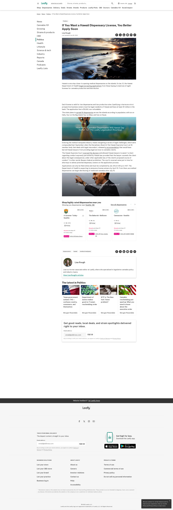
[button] (134, 35)
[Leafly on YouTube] (93, 421)
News (43, 14)
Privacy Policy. (48, 449)
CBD (100, 8)
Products (83, 8)
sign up (90, 334)
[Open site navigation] (38, 3)
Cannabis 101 (116, 8)
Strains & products (46, 32)
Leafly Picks (93, 8)
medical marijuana (85, 251)
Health (40, 43)
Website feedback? (86, 401)
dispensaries (67, 251)
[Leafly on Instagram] (88, 421)
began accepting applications (90, 86)
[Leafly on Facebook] (79, 421)
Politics (48, 14)
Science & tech (44, 50)
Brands (76, 8)
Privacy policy (109, 473)
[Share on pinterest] (127, 35)
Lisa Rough (66, 33)
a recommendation (112, 147)
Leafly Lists (42, 68)
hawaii (75, 251)
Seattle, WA (90, 205)
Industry (41, 54)
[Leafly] (44, 3)
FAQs (72, 481)
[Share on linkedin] (124, 35)
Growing (41, 29)
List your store (42, 465)
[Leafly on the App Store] (111, 446)
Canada (40, 61)
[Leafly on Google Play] (128, 446)
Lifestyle (41, 47)
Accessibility (75, 485)
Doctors (106, 8)
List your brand (43, 473)
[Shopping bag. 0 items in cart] (135, 3)
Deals (63, 8)
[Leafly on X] (84, 421)
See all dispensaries (119, 205)
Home (38, 14)
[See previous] (131, 204)
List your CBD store (44, 469)
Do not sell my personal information (118, 477)
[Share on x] (120, 35)
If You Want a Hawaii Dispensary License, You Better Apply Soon (70, 14)
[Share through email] (131, 35)
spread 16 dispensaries (84, 113)
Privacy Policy (153, 505)
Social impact (127, 8)
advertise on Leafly (56, 3)
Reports (40, 57)
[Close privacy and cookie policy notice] (170, 501)
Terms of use (109, 465)
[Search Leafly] (112, 3)
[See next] (135, 204)
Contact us (74, 477)
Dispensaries (47, 8)
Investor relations (77, 473)
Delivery (56, 8)
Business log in (42, 481)
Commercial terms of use (114, 469)
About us (73, 465)
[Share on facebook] (116, 35)
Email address (68, 331)
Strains (69, 8)
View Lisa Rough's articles (73, 275)
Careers (73, 469)
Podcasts (41, 65)
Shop (39, 8)
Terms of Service (105, 338)
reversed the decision (91, 153)
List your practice (44, 477)
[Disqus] (99, 370)
